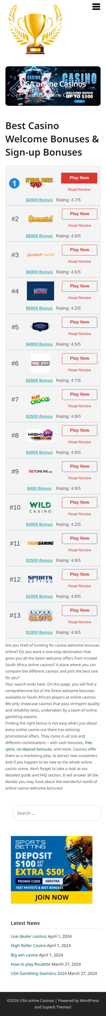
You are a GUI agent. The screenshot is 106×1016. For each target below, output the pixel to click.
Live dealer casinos (29, 936)
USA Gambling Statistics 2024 (39, 973)
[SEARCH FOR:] (56, 813)
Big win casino (24, 955)
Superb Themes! (56, 1007)
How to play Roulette (31, 964)
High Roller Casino (28, 945)
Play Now (79, 178)
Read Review (79, 189)
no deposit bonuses (34, 749)
